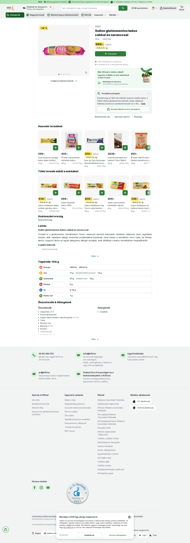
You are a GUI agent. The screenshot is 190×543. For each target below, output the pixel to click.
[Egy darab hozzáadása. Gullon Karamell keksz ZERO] (78, 192)
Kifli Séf (88, 15)
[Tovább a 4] (65, 74)
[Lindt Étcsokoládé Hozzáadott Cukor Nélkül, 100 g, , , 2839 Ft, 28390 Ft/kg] (118, 140)
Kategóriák (15, 15)
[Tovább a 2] (60, 74)
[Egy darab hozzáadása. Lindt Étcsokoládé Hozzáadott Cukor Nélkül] (125, 147)
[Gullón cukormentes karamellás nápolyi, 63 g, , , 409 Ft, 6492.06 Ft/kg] (118, 185)
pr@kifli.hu (44, 372)
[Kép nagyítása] (86, 73)
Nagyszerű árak (37, 15)
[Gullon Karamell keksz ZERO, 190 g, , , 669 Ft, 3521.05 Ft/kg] (71, 185)
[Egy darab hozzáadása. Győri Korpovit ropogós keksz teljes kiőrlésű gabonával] (55, 147)
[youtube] (48, 487)
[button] (168, 8)
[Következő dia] (85, 50)
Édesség (138, 117)
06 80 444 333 (46, 353)
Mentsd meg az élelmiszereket (64, 15)
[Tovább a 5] (67, 74)
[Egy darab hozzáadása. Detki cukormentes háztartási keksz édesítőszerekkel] (78, 147)
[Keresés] (123, 8)
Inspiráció (98, 15)
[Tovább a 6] (69, 74)
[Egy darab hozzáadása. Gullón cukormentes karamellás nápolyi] (125, 192)
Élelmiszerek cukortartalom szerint (103, 117)
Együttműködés (136, 353)
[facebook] (34, 487)
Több (143, 104)
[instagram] (41, 487)
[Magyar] (154, 8)
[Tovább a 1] (58, 74)
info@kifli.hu (89, 353)
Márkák (112, 15)
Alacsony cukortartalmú (123, 117)
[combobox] (90, 8)
